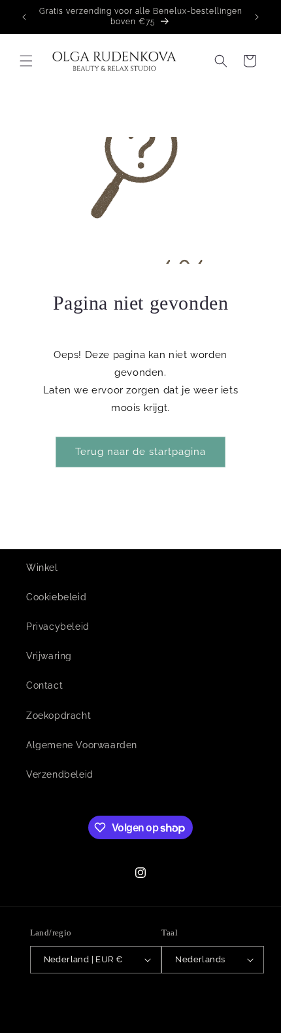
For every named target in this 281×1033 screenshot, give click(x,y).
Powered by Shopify (157, 1002)
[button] (26, 60)
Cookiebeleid (56, 597)
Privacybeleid (58, 626)
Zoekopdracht (58, 715)
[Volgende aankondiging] (256, 17)
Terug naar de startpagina (140, 452)
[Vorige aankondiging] (24, 17)
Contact (44, 685)
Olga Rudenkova (86, 1002)
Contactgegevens (147, 1022)
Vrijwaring (49, 656)
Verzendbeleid (59, 774)
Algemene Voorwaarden (81, 745)
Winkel (42, 567)
